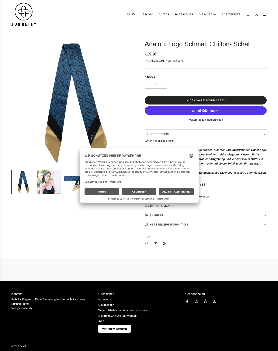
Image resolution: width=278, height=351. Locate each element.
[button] (23, 182)
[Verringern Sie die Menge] (149, 84)
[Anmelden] (256, 14)
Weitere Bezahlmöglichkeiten (205, 119)
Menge (150, 76)
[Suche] (248, 14)
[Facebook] (187, 301)
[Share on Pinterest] (165, 244)
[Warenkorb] (265, 14)
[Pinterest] (205, 301)
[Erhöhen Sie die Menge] (163, 84)
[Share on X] (155, 244)
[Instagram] (196, 301)
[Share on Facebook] (146, 244)
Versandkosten (175, 60)
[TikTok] (214, 301)
